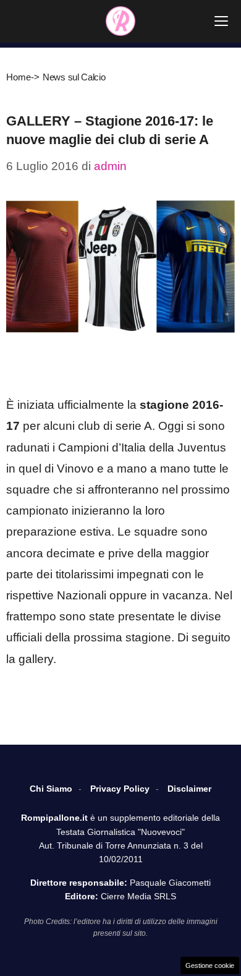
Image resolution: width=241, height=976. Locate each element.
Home (18, 77)
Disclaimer (189, 789)
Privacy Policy (120, 789)
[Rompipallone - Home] (120, 21)
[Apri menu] (221, 21)
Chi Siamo (51, 789)
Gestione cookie (209, 965)
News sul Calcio (74, 77)
